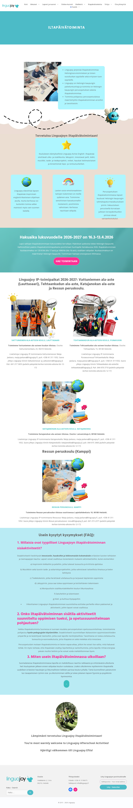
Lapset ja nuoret (49, 4)
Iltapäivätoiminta (95, 4)
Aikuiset (33, 4)
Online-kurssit (67, 4)
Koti (26, 4)
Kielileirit (79, 4)
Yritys (107, 4)
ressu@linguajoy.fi (75, 521)
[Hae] (30, 792)
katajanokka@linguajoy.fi (72, 442)
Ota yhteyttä (120, 4)
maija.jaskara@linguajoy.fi (26, 357)
